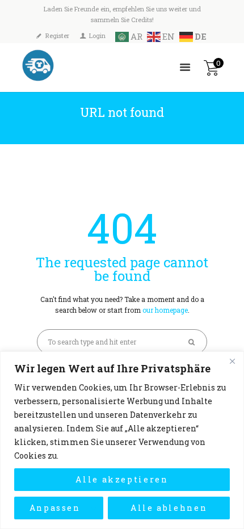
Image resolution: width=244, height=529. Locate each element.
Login (97, 35)
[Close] (232, 361)
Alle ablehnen (169, 507)
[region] (122, 440)
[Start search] (192, 341)
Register (57, 35)
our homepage (165, 309)
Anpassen (55, 507)
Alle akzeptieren (122, 479)
